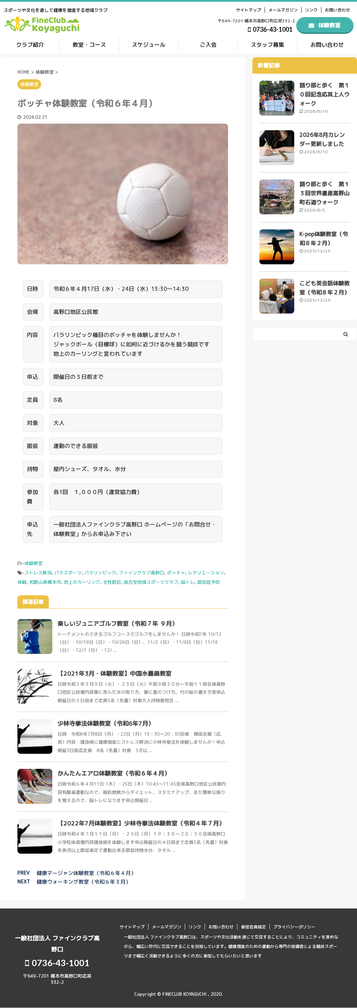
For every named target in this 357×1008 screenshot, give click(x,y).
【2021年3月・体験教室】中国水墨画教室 (115, 673)
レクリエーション (206, 572)
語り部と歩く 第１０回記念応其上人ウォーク (324, 94)
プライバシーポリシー (294, 927)
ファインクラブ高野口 (141, 572)
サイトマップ (248, 10)
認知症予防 (208, 582)
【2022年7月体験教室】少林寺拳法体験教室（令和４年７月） (141, 823)
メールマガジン (283, 10)
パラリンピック (100, 572)
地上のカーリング (82, 582)
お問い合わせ (337, 10)
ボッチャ (176, 572)
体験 (21, 582)
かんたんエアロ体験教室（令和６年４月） (114, 773)
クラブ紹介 (30, 45)
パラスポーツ (68, 572)
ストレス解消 (38, 572)
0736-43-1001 (272, 29)
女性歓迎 (112, 582)
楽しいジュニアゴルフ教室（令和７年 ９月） (118, 623)
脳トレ (188, 582)
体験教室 (33, 563)
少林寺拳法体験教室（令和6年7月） (106, 723)
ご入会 (208, 45)
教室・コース (89, 45)
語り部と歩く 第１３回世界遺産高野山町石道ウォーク (324, 193)
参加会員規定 (253, 927)
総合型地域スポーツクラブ (151, 582)
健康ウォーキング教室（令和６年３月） (84, 881)
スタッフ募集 (267, 45)
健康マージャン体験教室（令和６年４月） (86, 873)
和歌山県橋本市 (45, 582)
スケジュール (148, 45)
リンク (311, 10)
